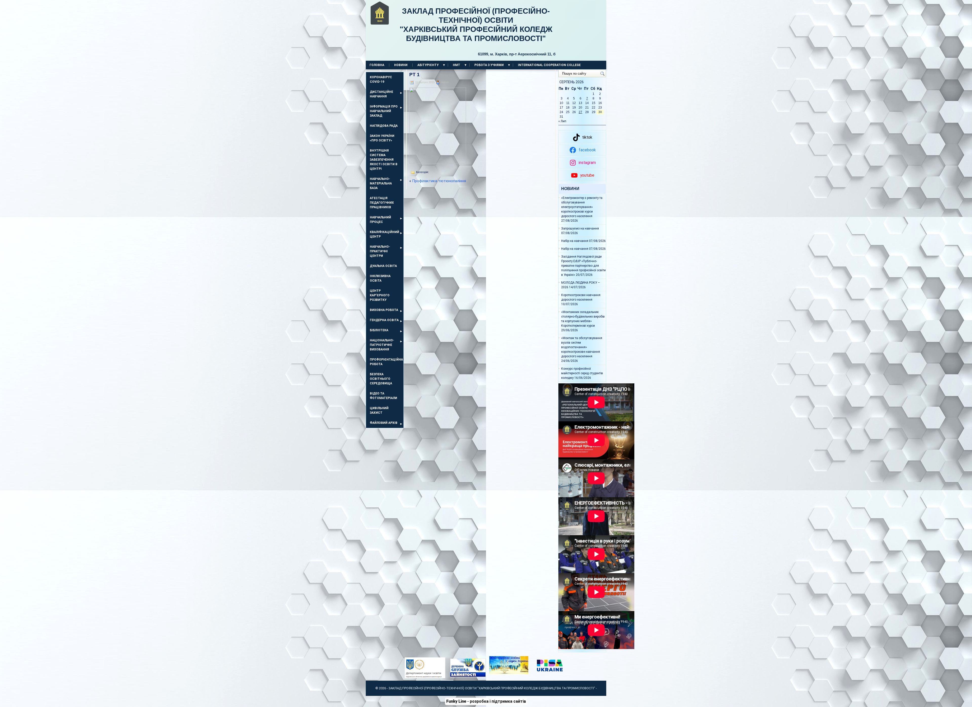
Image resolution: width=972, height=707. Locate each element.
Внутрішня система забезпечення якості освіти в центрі (383, 160)
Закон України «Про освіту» (382, 138)
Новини (401, 65)
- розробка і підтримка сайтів (486, 701)
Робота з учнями (489, 65)
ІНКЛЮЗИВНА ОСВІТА (380, 278)
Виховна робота (384, 310)
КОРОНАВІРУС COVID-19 (381, 79)
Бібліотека (379, 330)
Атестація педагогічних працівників (382, 202)
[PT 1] (437, 162)
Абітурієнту (428, 65)
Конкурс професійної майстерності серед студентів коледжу (582, 373)
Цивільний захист (379, 410)
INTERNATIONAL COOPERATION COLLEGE (549, 65)
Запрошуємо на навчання (580, 228)
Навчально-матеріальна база (381, 183)
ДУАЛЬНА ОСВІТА (383, 266)
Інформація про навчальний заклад (384, 111)
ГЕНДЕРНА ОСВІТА (384, 320)
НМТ (456, 65)
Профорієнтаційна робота (386, 362)
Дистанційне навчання (381, 94)
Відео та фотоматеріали (383, 396)
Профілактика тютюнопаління (439, 181)
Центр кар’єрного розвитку (380, 295)
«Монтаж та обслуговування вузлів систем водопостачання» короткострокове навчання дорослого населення (581, 347)
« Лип (562, 121)
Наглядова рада (384, 126)
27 (580, 112)
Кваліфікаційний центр (384, 234)
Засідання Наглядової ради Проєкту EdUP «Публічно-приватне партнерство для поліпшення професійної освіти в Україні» (583, 266)
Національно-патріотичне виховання (382, 345)
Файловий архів (383, 423)
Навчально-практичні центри (380, 251)
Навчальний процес (380, 220)
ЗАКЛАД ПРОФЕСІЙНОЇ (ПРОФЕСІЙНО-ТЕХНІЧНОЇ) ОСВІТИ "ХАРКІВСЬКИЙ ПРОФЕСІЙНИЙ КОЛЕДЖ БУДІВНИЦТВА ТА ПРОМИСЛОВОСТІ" (478, 31)
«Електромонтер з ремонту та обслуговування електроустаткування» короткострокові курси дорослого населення (581, 207)
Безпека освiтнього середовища (381, 378)
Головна (377, 65)
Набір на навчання (574, 241)
